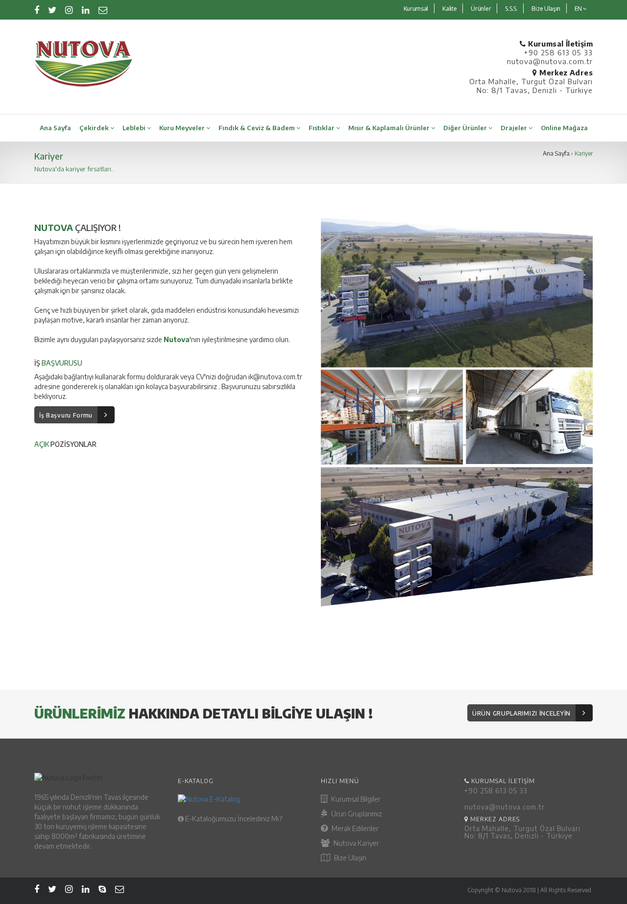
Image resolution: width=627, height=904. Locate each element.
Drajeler (515, 128)
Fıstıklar (322, 128)
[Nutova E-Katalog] (242, 799)
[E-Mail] (102, 9)
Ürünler (481, 8)
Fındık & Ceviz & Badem (257, 128)
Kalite (449, 8)
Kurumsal (416, 8)
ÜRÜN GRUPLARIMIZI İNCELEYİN (521, 713)
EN (579, 8)
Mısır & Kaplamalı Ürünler (389, 128)
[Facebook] (36, 9)
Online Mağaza (564, 128)
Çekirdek (94, 128)
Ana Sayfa (55, 128)
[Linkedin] (86, 9)
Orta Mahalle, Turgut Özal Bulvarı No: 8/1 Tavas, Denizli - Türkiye (531, 85)
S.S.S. (511, 8)
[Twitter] (52, 9)
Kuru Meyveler (182, 128)
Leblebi (134, 128)
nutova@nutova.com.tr (550, 61)
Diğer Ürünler (465, 128)
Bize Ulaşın (545, 8)
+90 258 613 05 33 (558, 52)
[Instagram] (69, 9)
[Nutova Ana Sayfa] (170, 63)
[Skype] (102, 888)
